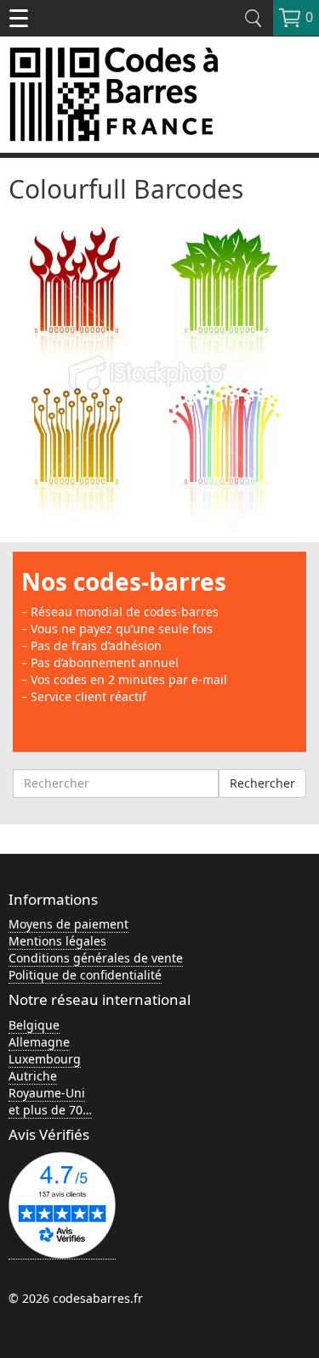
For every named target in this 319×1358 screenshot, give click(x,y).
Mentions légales (57, 941)
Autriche (33, 1076)
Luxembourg (45, 1059)
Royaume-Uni (47, 1093)
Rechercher (262, 783)
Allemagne (39, 1042)
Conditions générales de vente (96, 958)
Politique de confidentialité (85, 975)
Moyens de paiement (68, 924)
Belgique (34, 1025)
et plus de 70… (50, 1110)
